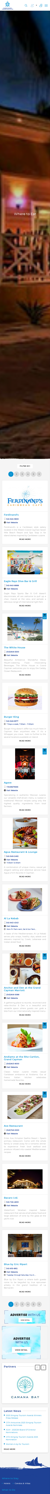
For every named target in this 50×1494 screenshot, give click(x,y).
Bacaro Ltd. (11, 1198)
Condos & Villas (22, 1483)
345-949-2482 (12, 856)
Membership (34, 6)
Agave (8, 783)
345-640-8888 (12, 585)
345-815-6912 (12, 1268)
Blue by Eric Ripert (15, 1264)
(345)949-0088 (12, 994)
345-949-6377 (12, 721)
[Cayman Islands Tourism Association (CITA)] (7, 5)
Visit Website (12, 522)
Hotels (7, 1483)
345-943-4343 (12, 923)
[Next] (39, 474)
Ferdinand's (11, 515)
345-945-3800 (12, 519)
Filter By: (25, 466)
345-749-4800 (12, 1202)
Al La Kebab (11, 918)
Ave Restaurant (13, 1126)
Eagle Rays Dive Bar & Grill (20, 581)
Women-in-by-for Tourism (17, 1444)
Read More (25, 539)
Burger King (11, 717)
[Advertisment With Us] (25, 1317)
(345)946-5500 (12, 652)
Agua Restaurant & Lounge (20, 852)
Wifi (44, 618)
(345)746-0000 (12, 1130)
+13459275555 (12, 787)
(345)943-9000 (12, 1063)
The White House (14, 647)
